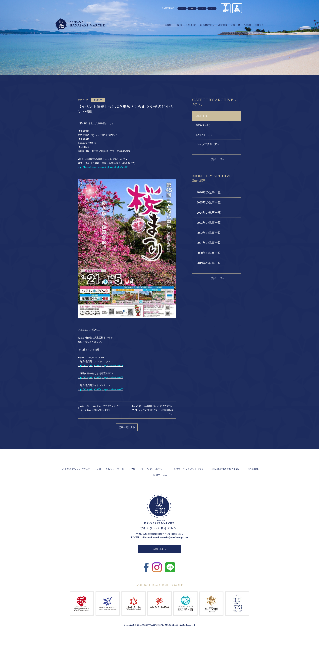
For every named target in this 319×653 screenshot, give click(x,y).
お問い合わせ (159, 549)
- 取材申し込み (159, 475)
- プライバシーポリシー (152, 469)
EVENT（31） (204, 134)
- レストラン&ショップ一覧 (109, 469)
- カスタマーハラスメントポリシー (188, 469)
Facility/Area (207, 25)
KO (192, 8)
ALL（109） (203, 116)
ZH (212, 8)
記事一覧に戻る (127, 427)
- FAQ (132, 469)
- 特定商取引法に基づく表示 (225, 469)
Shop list (191, 25)
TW (202, 8)
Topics (178, 25)
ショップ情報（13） (208, 144)
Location (222, 25)
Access (247, 25)
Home (168, 25)
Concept (235, 25)
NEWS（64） (204, 125)
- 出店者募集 (252, 469)
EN (182, 8)
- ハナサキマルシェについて (75, 469)
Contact (259, 25)
